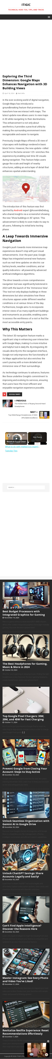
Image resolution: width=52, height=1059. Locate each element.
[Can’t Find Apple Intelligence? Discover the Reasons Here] (26, 921)
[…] (23, 732)
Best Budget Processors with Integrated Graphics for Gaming (24, 613)
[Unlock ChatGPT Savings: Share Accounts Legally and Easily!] (26, 869)
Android (18, 210)
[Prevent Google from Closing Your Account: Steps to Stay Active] (26, 764)
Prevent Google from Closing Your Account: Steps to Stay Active (25, 770)
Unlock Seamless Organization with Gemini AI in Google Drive (26, 822)
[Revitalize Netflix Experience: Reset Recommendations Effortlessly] (26, 1026)
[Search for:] (26, 487)
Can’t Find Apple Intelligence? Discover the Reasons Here (22, 927)
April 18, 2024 (9, 93)
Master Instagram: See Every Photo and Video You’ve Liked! (25, 979)
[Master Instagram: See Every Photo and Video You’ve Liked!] (26, 974)
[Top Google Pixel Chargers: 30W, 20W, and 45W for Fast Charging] (26, 712)
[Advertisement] (26, 46)
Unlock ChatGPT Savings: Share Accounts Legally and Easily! (23, 875)
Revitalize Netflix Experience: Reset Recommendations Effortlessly (26, 1032)
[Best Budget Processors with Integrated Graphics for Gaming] (26, 607)
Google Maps (14, 394)
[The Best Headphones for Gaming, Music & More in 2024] (26, 659)
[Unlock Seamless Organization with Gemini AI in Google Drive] (26, 816)
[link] (8, 435)
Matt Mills (21, 93)
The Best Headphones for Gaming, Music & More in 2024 (25, 665)
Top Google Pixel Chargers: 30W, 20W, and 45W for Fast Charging (23, 717)
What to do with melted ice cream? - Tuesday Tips (16, 435)
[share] (23, 435)
